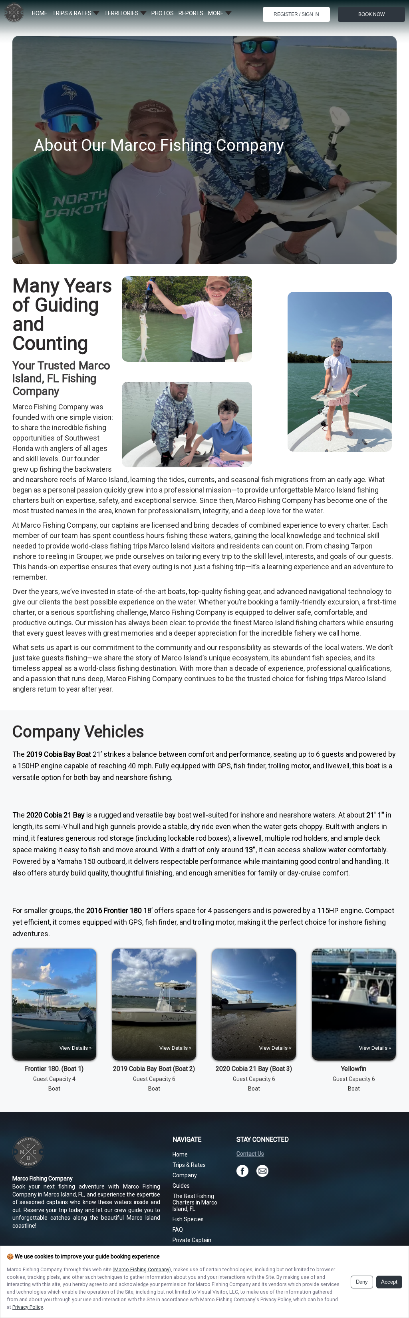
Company (185, 1175)
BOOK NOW (371, 14)
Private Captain (192, 1240)
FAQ (178, 1229)
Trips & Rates (189, 1165)
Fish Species (188, 1219)
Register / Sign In (296, 14)
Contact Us (250, 1154)
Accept (389, 1282)
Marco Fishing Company (141, 1269)
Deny (362, 1282)
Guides (181, 1185)
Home (180, 1154)
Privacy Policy (27, 1307)
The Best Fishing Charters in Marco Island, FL (195, 1202)
